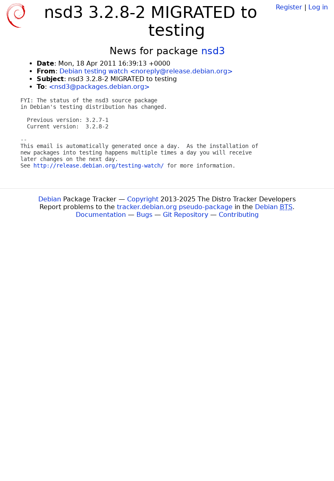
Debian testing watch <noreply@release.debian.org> (146, 71)
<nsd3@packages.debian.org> (99, 86)
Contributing (239, 214)
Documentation (101, 214)
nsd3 (213, 51)
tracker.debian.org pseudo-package (175, 207)
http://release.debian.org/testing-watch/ (98, 165)
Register (289, 7)
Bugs (144, 214)
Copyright (142, 199)
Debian (49, 199)
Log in (318, 7)
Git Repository (185, 214)
